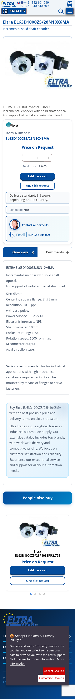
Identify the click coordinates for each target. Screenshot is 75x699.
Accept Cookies (54, 671)
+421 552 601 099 (39, 235)
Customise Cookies (51, 678)
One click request (37, 185)
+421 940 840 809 (36, 6)
